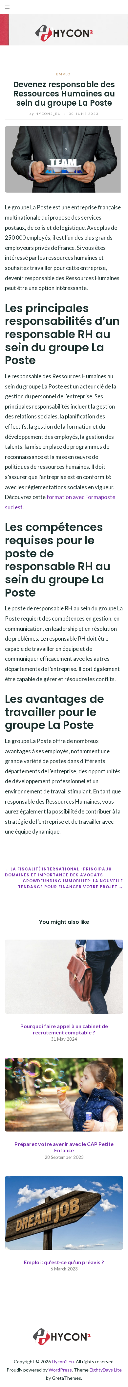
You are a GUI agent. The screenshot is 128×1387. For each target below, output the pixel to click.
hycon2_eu (46, 114)
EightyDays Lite (106, 1370)
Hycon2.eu (63, 1361)
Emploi (64, 74)
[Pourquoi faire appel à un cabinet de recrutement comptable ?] (64, 976)
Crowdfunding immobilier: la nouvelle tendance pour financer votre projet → (70, 884)
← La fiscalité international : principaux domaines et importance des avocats (58, 872)
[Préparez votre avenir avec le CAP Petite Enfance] (64, 1094)
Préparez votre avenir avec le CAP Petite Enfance (64, 1147)
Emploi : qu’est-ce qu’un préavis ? (64, 1262)
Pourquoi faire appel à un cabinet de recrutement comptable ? (64, 1029)
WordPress (60, 1370)
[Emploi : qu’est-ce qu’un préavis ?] (64, 1212)
